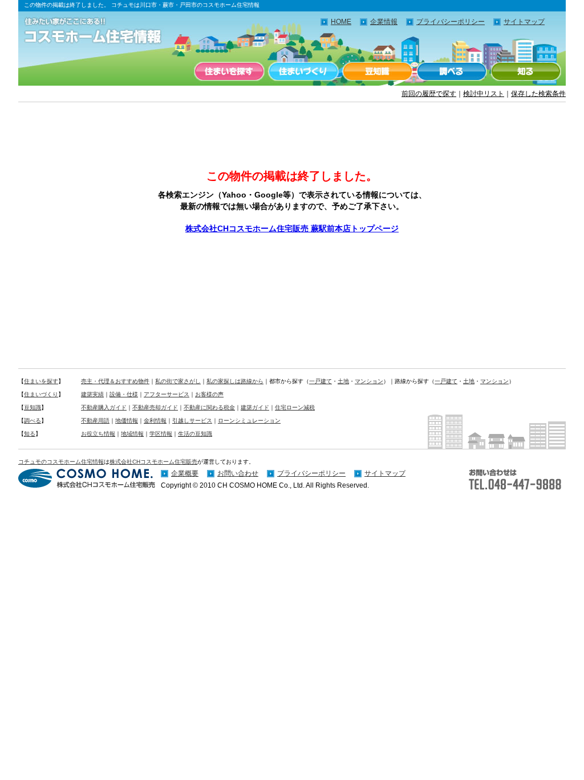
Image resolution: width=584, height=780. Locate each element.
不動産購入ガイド (104, 407)
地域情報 (132, 434)
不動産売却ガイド (155, 407)
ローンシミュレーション (249, 420)
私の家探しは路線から (234, 381)
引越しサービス (192, 420)
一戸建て (320, 381)
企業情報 (384, 22)
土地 (343, 381)
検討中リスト (483, 94)
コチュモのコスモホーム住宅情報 (61, 462)
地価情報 (126, 420)
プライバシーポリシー (450, 22)
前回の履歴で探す (429, 94)
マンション (369, 381)
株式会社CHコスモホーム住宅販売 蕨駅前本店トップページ (292, 228)
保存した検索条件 (538, 94)
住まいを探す (229, 71)
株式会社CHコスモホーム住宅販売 (153, 462)
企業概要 (184, 473)
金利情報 (155, 420)
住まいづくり (303, 71)
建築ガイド (255, 407)
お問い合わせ (237, 473)
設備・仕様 (124, 394)
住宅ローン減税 (295, 407)
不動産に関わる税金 (209, 407)
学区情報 (160, 434)
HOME (341, 22)
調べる (451, 71)
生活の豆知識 (195, 434)
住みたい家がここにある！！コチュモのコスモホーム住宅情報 (98, 31)
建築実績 (92, 394)
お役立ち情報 (98, 434)
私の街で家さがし (178, 381)
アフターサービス (166, 394)
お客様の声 (209, 394)
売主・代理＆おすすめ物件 (115, 381)
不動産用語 (95, 420)
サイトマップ (524, 22)
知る (526, 71)
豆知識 (377, 71)
